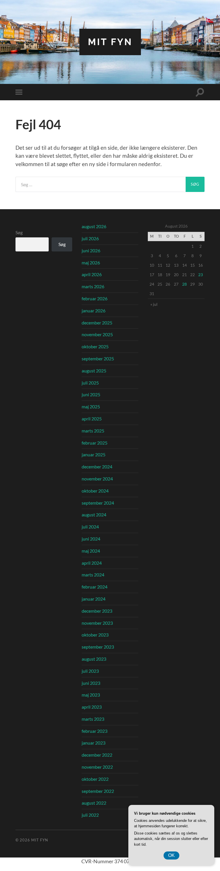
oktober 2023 (95, 634)
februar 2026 (94, 298)
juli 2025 (90, 382)
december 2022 (97, 754)
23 (200, 274)
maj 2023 (91, 694)
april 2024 (92, 563)
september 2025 (98, 358)
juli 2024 (90, 526)
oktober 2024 (95, 490)
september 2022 (98, 791)
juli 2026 (90, 238)
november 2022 (97, 767)
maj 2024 (91, 550)
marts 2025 (93, 430)
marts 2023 (93, 719)
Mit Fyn (110, 41)
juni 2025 (91, 394)
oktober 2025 (95, 346)
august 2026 (94, 226)
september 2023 (98, 646)
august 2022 (94, 802)
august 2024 (94, 514)
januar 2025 (93, 454)
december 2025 (97, 322)
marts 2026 (93, 286)
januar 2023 (93, 742)
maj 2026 (91, 262)
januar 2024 (93, 598)
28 (184, 284)
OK (171, 855)
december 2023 (97, 611)
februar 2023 (94, 731)
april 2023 (92, 707)
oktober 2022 (95, 779)
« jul (154, 304)
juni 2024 (91, 538)
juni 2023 (91, 683)
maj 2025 (91, 406)
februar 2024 (94, 586)
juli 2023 (90, 671)
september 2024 (98, 502)
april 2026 (92, 274)
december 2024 (97, 466)
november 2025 (97, 334)
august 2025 (94, 370)
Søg (19, 232)
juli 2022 (90, 815)
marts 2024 (93, 574)
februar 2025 (94, 442)
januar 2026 (93, 310)
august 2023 (94, 659)
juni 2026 (91, 250)
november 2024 (97, 478)
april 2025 (92, 418)
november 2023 (97, 623)
